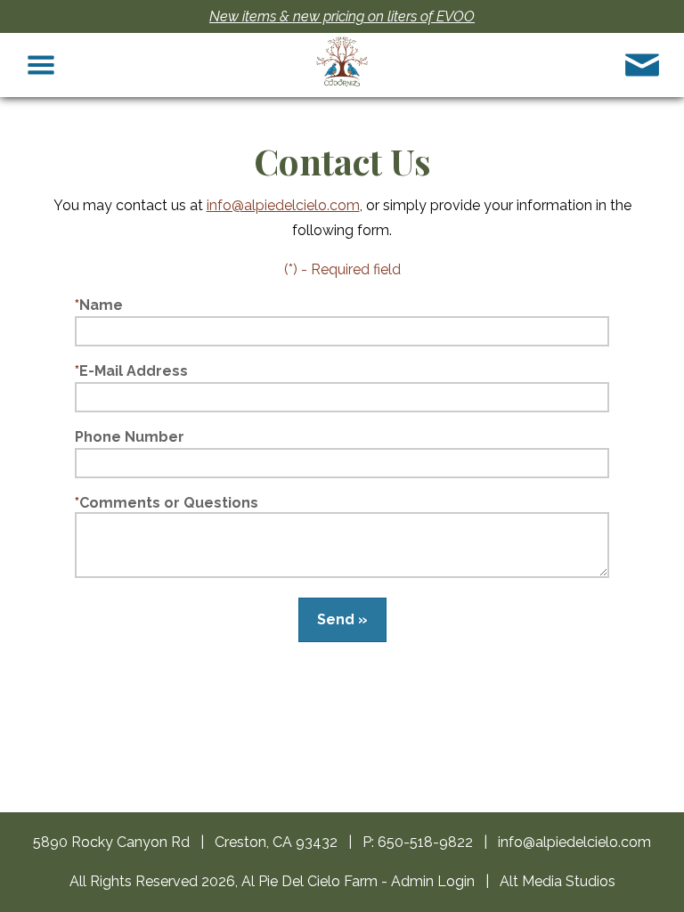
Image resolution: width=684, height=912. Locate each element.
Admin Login (433, 881)
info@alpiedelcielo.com (283, 205)
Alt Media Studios (557, 881)
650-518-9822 (425, 842)
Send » (342, 619)
